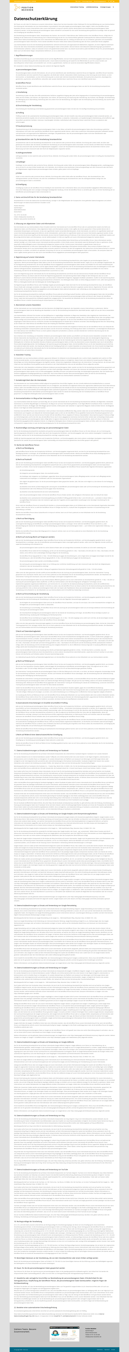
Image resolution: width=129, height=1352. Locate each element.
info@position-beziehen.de (93, 1337)
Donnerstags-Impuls (87, 1)
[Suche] (113, 7)
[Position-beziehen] (23, 7)
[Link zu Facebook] (108, 1)
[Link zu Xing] (111, 1)
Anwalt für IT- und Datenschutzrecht (65, 1316)
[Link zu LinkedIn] (113, 1)
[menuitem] (78, 1)
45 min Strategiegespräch (100, 1)
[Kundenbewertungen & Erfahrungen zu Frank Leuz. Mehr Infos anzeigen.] (64, 1341)
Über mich (77, 1)
